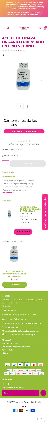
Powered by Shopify (32, 402)
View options (14, 285)
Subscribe (43, 393)
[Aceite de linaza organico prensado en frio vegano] (14, 256)
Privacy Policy (8, 350)
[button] (8, 161)
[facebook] (8, 384)
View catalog (3, 28)
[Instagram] (3, 384)
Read (7, 193)
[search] (8, 28)
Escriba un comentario (24, 131)
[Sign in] (40, 28)
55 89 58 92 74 (11, 327)
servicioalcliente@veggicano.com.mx (22, 331)
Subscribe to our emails (12, 388)
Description (8, 172)
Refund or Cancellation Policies (16, 347)
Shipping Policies (9, 343)
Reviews (6, 201)
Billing (5, 353)
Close (45, 8)
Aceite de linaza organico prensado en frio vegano (14, 274)
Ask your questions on (20, 334)
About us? (6, 340)
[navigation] (20, 106)
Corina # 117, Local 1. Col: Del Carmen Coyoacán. (22, 299)
